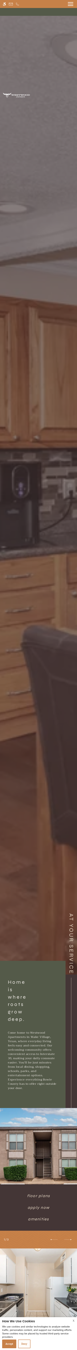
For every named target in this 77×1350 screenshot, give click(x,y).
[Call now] (17, 4)
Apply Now (38, 1207)
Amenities (38, 1219)
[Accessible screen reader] (4, 4)
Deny (24, 1344)
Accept (9, 1344)
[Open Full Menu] (70, 4)
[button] (54, 1239)
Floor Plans (38, 1195)
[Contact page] (11, 4)
